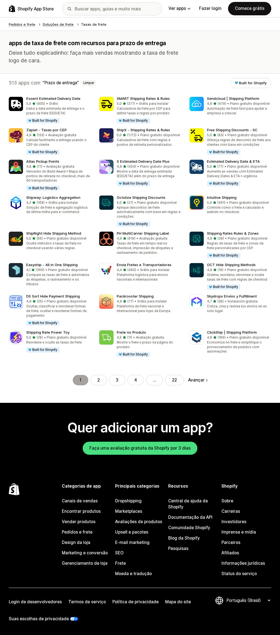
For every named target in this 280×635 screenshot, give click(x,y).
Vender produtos (78, 521)
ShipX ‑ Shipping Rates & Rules (143, 130)
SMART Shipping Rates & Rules (143, 98)
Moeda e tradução (133, 573)
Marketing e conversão (85, 552)
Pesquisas (178, 548)
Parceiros (230, 542)
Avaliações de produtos (138, 521)
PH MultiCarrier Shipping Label (143, 233)
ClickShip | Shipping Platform (232, 332)
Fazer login (210, 8)
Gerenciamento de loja (84, 563)
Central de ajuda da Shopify (188, 503)
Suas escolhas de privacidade (39, 618)
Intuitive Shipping (222, 197)
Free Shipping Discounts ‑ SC (232, 130)
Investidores (233, 521)
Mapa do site (178, 601)
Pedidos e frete (77, 532)
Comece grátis (249, 8)
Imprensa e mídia (238, 532)
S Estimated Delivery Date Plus (143, 161)
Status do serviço (239, 573)
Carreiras (230, 511)
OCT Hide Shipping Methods (231, 265)
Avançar (196, 380)
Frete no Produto (131, 332)
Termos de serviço (87, 601)
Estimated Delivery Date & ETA (233, 161)
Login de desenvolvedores (35, 601)
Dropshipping (128, 500)
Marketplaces (128, 511)
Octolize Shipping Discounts (141, 197)
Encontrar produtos (81, 511)
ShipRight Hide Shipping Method (53, 233)
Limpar (88, 83)
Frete (120, 563)
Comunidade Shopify (189, 527)
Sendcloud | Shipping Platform (233, 98)
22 (174, 380)
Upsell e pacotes (131, 532)
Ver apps (177, 8)
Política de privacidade (135, 601)
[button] (50, 110)
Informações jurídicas (243, 563)
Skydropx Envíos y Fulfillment (232, 296)
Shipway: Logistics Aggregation (53, 197)
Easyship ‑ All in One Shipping (52, 265)
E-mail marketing (132, 542)
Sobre (227, 500)
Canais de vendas (80, 500)
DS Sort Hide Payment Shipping (53, 296)
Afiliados (230, 552)
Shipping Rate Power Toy (47, 332)
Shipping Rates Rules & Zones (233, 233)
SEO (119, 552)
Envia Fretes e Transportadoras (144, 265)
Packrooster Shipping (135, 296)
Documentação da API (190, 517)
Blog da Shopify (184, 538)
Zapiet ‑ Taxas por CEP (46, 130)
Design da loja (76, 542)
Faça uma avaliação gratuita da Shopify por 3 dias (140, 448)
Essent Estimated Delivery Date (53, 98)
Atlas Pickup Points (42, 161)
